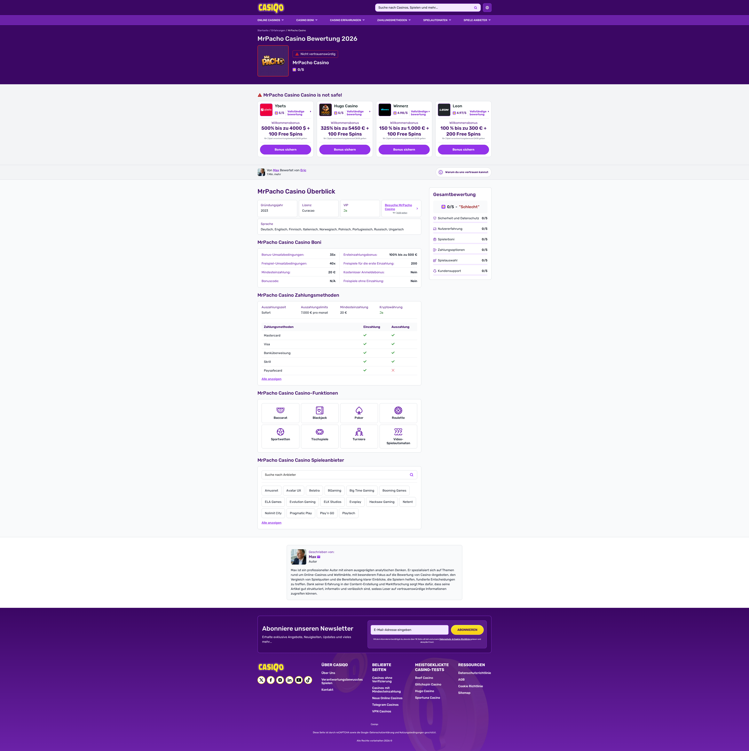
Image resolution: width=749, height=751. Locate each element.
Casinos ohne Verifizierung (382, 679)
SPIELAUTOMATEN (435, 20)
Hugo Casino (424, 691)
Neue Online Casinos (387, 698)
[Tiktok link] (308, 680)
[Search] (475, 8)
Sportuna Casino (427, 698)
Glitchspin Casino (428, 684)
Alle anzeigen (271, 379)
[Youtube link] (299, 680)
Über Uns (328, 673)
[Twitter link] (261, 680)
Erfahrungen (278, 30)
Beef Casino (424, 678)
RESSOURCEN (471, 664)
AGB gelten (302, 138)
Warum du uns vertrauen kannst (466, 172)
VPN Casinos (381, 711)
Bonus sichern (285, 149)
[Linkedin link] (289, 680)
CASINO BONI (305, 20)
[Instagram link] (280, 680)
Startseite (263, 30)
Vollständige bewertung (296, 113)
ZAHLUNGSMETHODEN (392, 20)
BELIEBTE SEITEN (381, 667)
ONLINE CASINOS (268, 20)
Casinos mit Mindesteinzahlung (386, 689)
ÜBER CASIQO (334, 664)
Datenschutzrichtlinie (474, 673)
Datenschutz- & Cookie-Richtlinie (454, 639)
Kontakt (327, 690)
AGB (461, 679)
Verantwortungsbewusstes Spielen (342, 681)
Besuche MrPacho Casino (398, 207)
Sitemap (464, 693)
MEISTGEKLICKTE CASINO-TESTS (432, 667)
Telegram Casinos (385, 705)
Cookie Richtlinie (470, 686)
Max (276, 170)
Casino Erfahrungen (345, 20)
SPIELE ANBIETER (475, 20)
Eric (303, 170)
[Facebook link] (271, 680)
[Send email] (318, 557)
